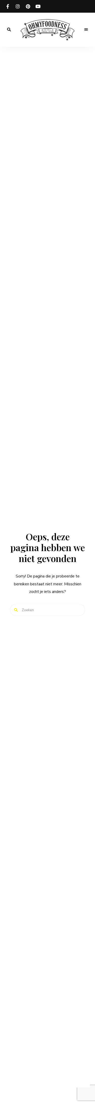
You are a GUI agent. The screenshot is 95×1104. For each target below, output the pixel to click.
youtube (38, 6)
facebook (8, 6)
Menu (86, 30)
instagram (18, 6)
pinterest (28, 6)
